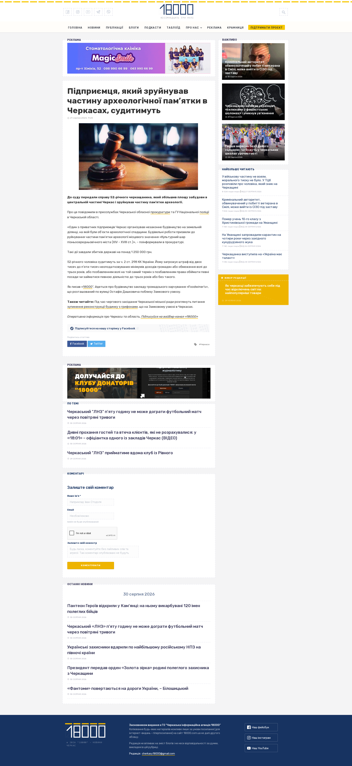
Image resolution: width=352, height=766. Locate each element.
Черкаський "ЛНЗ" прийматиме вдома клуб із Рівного (120, 452)
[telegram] (98, 12)
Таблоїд (173, 27)
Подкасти (152, 27)
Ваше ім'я (74, 495)
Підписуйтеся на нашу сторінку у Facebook (105, 328)
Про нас (192, 27)
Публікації (114, 27)
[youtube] (88, 12)
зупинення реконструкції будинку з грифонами (102, 306)
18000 (87, 287)
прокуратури (160, 212)
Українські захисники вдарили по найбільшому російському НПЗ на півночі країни (134, 650)
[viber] (108, 12)
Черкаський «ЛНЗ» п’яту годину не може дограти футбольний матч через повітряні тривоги (135, 629)
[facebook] (67, 12)
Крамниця (235, 27)
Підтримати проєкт (267, 27)
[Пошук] (284, 12)
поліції (204, 212)
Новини (94, 27)
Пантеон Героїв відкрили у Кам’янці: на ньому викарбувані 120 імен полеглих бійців (133, 608)
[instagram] (78, 12)
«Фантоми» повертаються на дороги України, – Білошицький (127, 688)
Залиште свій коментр (82, 543)
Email (70, 509)
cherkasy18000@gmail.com (158, 753)
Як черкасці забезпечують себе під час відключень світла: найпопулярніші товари (252, 289)
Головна (75, 27)
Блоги (134, 27)
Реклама (214, 27)
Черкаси (205, 344)
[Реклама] (138, 58)
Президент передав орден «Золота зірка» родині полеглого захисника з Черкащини (138, 670)
